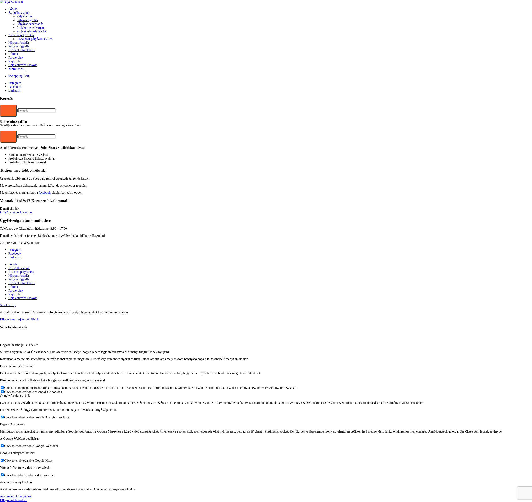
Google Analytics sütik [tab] (15, 395)
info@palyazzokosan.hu (16, 212)
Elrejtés (19, 319)
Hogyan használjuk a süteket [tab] (19, 345)
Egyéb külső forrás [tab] (12, 424)
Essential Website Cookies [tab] (17, 366)
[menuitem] (270, 9)
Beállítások (31, 319)
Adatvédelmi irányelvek (15, 496)
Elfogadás (6, 500)
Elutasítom (20, 500)
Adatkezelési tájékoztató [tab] (16, 482)
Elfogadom (7, 319)
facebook (45, 192)
